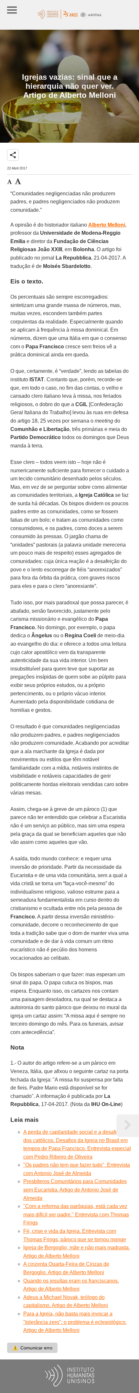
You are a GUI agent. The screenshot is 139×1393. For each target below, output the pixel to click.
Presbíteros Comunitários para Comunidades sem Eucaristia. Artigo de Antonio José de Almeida (75, 1190)
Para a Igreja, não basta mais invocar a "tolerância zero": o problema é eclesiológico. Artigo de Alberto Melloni (75, 1322)
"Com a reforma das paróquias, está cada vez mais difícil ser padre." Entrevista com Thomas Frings (76, 1214)
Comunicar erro (32, 1347)
